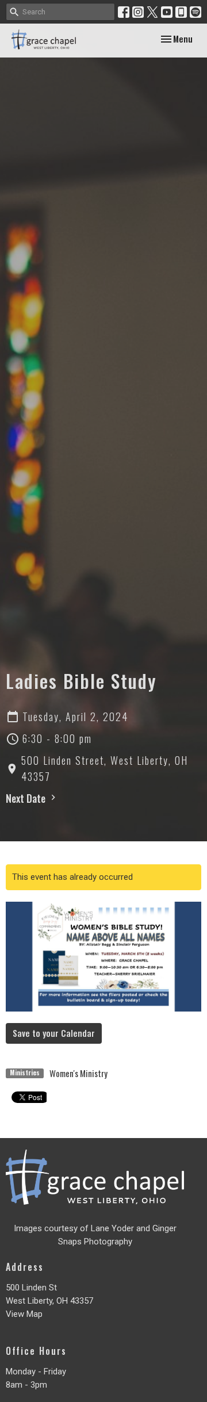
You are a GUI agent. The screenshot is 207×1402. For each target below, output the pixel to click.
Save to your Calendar (54, 1032)
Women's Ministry (78, 1073)
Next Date (27, 798)
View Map (24, 1314)
